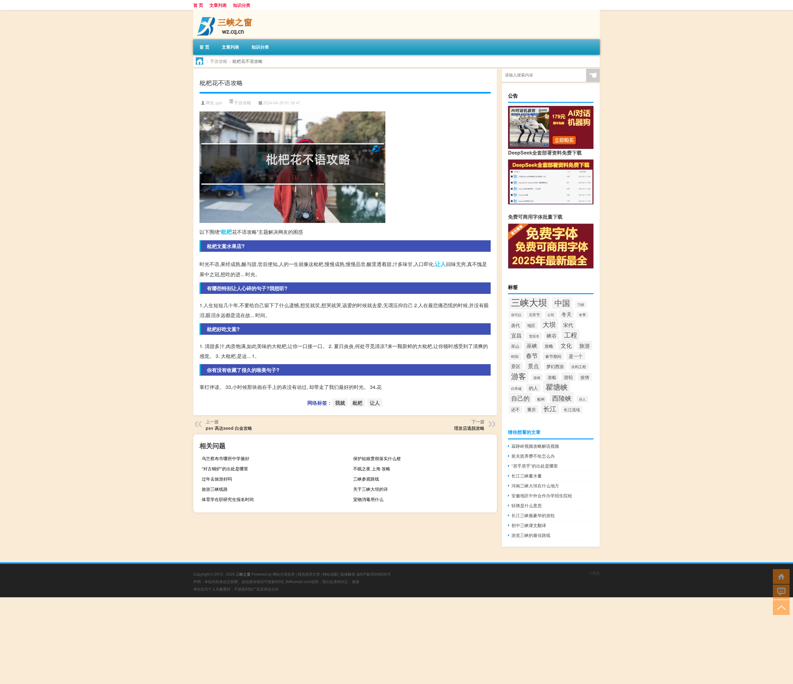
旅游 (584, 345)
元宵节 (534, 314)
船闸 (541, 399)
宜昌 (516, 335)
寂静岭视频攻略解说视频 (535, 446)
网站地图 (330, 574)
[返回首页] (780, 576)
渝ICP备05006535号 (373, 574)
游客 (518, 375)
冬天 (567, 314)
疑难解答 (347, 574)
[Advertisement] (186, 640)
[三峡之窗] (225, 12)
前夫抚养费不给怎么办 (533, 456)
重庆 (531, 409)
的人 (533, 388)
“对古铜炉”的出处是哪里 (225, 468)
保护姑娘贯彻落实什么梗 (377, 458)
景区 (515, 366)
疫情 (585, 377)
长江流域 (572, 409)
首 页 (198, 5)
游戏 (536, 377)
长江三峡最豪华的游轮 (533, 515)
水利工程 (578, 366)
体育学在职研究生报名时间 (228, 499)
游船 (552, 377)
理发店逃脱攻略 (469, 428)
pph (219, 103)
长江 (549, 408)
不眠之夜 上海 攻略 (371, 468)
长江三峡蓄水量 (526, 476)
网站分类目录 (284, 574)
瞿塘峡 (556, 386)
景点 (533, 366)
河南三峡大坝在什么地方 (535, 485)
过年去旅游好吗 (217, 479)
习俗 (580, 304)
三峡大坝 (529, 301)
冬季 (582, 314)
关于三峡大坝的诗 (370, 489)
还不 (515, 409)
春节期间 (553, 356)
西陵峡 (562, 398)
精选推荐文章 (309, 574)
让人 (440, 264)
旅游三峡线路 (215, 489)
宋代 (568, 325)
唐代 (515, 325)
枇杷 (226, 232)
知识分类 (241, 5)
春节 (532, 355)
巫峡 (532, 345)
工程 (570, 334)
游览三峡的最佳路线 (530, 535)
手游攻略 (218, 61)
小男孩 (594, 573)
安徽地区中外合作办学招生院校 (541, 495)
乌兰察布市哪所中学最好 (225, 458)
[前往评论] (780, 592)
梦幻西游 (555, 366)
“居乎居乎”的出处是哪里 (534, 466)
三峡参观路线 (366, 479)
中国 (562, 302)
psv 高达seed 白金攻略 (229, 428)
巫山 (515, 346)
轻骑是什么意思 (526, 505)
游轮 (568, 376)
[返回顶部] (780, 607)
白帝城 (516, 388)
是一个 (576, 356)
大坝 (549, 324)
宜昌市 (534, 335)
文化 (566, 345)
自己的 (520, 398)
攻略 (549, 346)
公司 (550, 314)
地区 (531, 325)
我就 (340, 402)
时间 (515, 356)
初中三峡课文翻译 (528, 525)
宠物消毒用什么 (368, 499)
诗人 (582, 399)
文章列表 (218, 5)
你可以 (516, 314)
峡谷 (552, 335)
